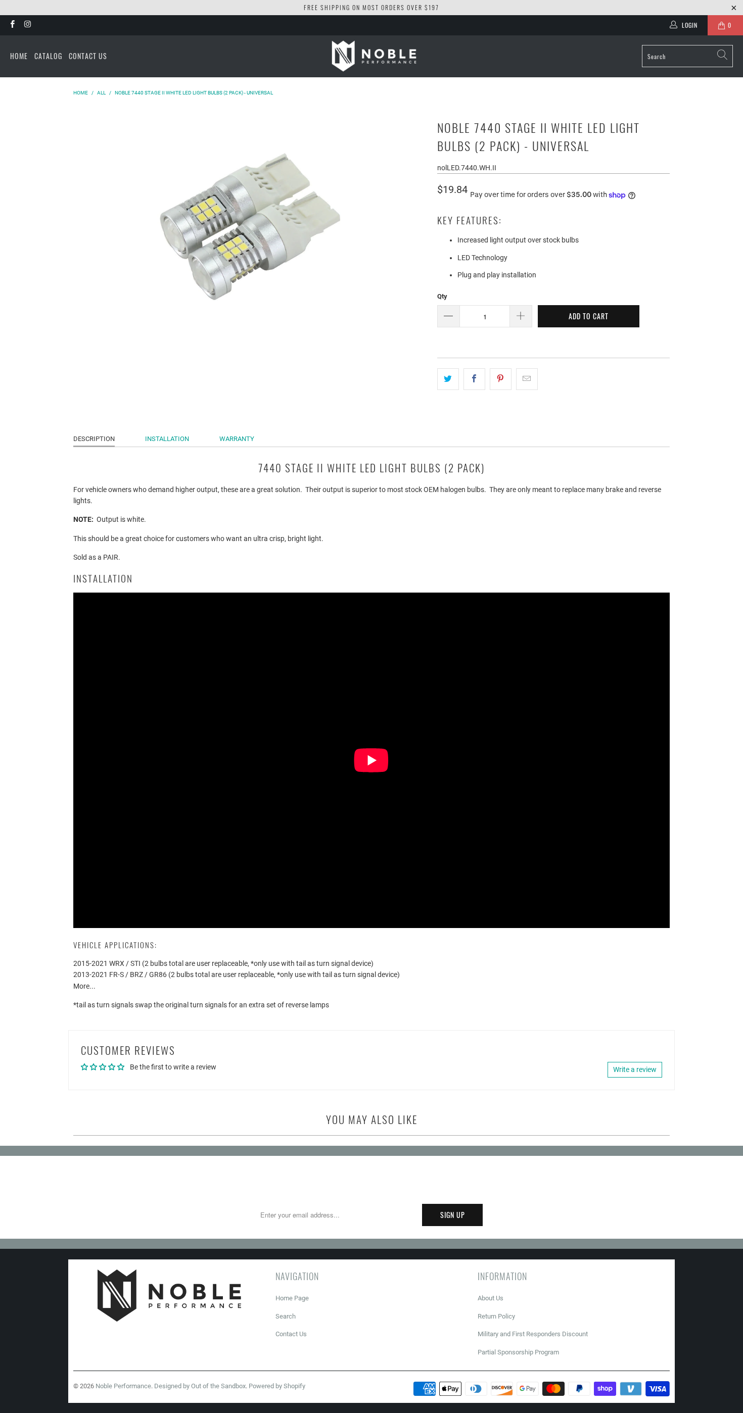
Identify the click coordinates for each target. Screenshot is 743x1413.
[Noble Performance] (374, 56)
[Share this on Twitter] (448, 378)
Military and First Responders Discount (533, 1334)
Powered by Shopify (277, 1386)
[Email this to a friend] (527, 378)
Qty (442, 296)
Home (19, 56)
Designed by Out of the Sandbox (200, 1386)
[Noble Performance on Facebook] (12, 25)
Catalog (48, 56)
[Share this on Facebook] (474, 378)
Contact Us (88, 56)
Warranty (236, 439)
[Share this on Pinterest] (501, 378)
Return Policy (496, 1316)
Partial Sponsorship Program (518, 1352)
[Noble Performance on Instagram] (27, 25)
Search (285, 1316)
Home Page (292, 1298)
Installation (167, 439)
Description (94, 439)
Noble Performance (123, 1386)
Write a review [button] (635, 1069)
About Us (490, 1298)
